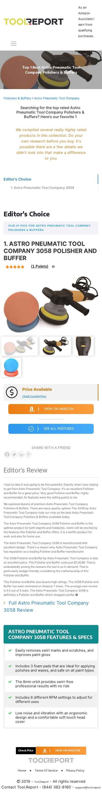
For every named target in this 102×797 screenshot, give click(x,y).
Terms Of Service (46, 770)
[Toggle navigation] (11, 44)
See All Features (59, 428)
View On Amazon (59, 409)
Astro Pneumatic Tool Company (56, 98)
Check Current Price (34, 396)
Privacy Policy (75, 770)
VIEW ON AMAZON (67, 750)
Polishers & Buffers (17, 98)
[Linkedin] (21, 454)
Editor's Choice (17, 179)
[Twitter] (14, 454)
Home (22, 770)
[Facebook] (7, 454)
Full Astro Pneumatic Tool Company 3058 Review (46, 606)
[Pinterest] (28, 454)
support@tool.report (88, 787)
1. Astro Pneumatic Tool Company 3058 (42, 188)
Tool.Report (41, 781)
